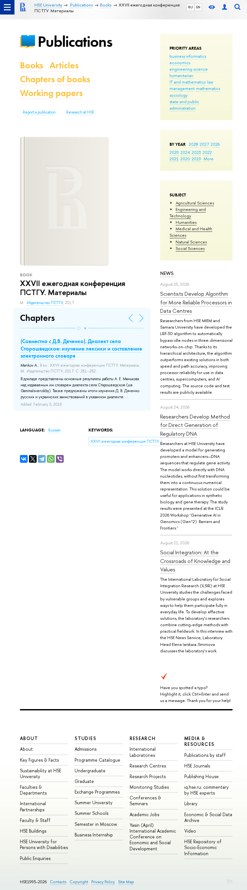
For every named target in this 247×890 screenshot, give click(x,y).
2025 (174, 152)
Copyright (78, 882)
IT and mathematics (187, 82)
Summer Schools (91, 813)
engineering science (188, 69)
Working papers (51, 93)
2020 (185, 159)
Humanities (186, 222)
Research (143, 738)
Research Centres (148, 766)
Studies (85, 738)
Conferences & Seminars (145, 800)
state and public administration (184, 105)
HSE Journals (197, 766)
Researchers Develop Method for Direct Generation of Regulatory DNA (195, 425)
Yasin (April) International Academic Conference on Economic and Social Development (153, 837)
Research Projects (148, 776)
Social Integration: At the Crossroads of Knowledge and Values (195, 561)
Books (31, 65)
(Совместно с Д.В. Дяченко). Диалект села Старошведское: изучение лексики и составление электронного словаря (81, 348)
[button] (79, 328)
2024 (185, 152)
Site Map (126, 882)
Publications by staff (205, 755)
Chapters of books (55, 79)
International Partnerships (33, 806)
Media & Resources (199, 741)
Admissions (85, 749)
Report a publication (39, 112)
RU (190, 7)
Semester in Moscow (96, 824)
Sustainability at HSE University (40, 773)
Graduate (84, 781)
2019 (196, 159)
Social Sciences (190, 248)
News (167, 273)
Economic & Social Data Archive (208, 817)
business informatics (187, 56)
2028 (193, 144)
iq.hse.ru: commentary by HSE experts (206, 790)
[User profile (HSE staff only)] (224, 7)
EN (198, 7)
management (182, 88)
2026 (215, 144)
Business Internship (94, 835)
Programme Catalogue (97, 760)
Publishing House (201, 776)
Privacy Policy (103, 882)
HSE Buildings (33, 831)
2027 (204, 144)
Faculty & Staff (35, 820)
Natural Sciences (191, 242)
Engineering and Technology (187, 212)
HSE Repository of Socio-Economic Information (203, 847)
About (29, 738)
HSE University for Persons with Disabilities (44, 844)
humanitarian (181, 75)
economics (179, 62)
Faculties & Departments (33, 790)
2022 (207, 152)
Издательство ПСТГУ (45, 302)
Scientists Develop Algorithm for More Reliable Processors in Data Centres (196, 302)
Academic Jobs (144, 814)
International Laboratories (143, 752)
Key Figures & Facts (39, 760)
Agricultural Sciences (195, 203)
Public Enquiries (35, 858)
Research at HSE (80, 112)
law (210, 82)
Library (190, 803)
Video (190, 831)
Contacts (58, 882)
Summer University (94, 802)
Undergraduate (90, 770)
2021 (174, 159)
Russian (54, 430)
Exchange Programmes (97, 792)
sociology (178, 95)
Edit (230, 880)
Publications (75, 41)
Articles (64, 65)
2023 (196, 152)
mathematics (208, 88)
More (209, 159)
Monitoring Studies (149, 787)
